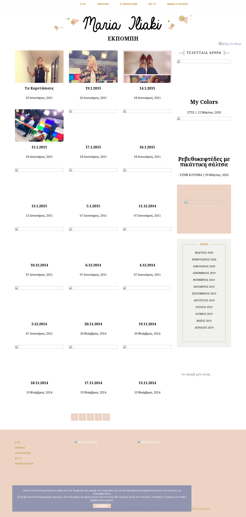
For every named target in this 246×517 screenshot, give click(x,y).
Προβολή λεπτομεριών (101, 500)
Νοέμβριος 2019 (204, 279)
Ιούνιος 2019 (204, 313)
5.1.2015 (93, 205)
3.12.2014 (39, 323)
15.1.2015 (39, 147)
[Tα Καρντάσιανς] (39, 66)
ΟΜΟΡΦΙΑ (103, 4)
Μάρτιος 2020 (204, 252)
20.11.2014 (93, 323)
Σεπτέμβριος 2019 (204, 293)
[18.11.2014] (39, 361)
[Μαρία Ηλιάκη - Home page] (123, 23)
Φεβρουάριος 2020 (204, 259)
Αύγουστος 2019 (204, 300)
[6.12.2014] (93, 243)
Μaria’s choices (177, 4)
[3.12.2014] (39, 302)
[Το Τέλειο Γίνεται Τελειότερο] (204, 213)
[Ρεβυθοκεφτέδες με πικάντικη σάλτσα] (204, 133)
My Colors (204, 102)
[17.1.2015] (93, 125)
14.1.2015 (147, 88)
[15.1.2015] (39, 125)
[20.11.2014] (93, 302)
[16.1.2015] (147, 125)
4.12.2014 (147, 265)
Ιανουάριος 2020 (204, 266)
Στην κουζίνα (23, 453)
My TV (18, 458)
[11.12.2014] (147, 184)
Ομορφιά (20, 447)
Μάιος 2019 (204, 320)
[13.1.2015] (39, 184)
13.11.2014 (147, 382)
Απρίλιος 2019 (204, 327)
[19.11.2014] (147, 302)
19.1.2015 (93, 88)
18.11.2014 (39, 382)
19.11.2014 (147, 323)
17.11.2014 (93, 382)
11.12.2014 (147, 205)
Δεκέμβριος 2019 (204, 273)
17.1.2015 (93, 147)
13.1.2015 (39, 205)
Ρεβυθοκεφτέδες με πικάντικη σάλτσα (204, 161)
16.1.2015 (147, 147)
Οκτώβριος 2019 (204, 286)
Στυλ (17, 442)
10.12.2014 (39, 265)
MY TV (152, 4)
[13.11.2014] (147, 361)
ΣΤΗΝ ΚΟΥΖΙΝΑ (128, 4)
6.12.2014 (93, 265)
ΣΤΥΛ (83, 4)
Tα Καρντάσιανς (39, 88)
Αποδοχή (102, 505)
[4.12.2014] (147, 243)
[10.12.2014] (39, 243)
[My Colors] (204, 76)
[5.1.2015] (93, 184)
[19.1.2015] (93, 66)
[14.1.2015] (147, 66)
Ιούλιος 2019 (204, 307)
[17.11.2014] (93, 361)
